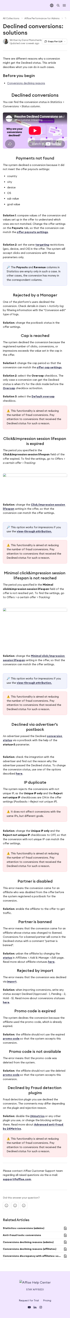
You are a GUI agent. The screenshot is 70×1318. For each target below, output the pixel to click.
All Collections (11, 18)
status (7, 957)
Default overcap (43, 396)
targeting (42, 244)
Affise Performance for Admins (42, 18)
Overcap (9, 388)
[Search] (58, 5)
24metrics (37, 1116)
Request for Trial (29, 1300)
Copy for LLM (55, 41)
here (19, 773)
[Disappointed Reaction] (6, 1205)
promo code (11, 1038)
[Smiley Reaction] (23, 1205)
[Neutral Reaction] (15, 1205)
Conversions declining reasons (26, 83)
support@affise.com (17, 1179)
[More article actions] (64, 41)
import (12, 981)
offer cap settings (49, 367)
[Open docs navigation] (64, 5)
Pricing (47, 1300)
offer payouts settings (32, 232)
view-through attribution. (34, 531)
